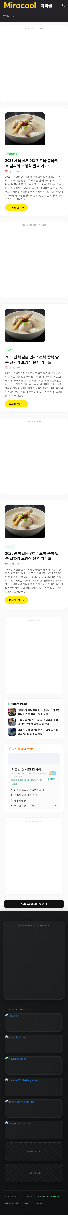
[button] (63, 5)
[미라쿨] (20, 5)
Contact (38, 1203)
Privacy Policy (12, 1203)
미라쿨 (46, 5)
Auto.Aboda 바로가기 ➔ (34, 903)
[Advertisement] (34, 65)
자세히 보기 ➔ (16, 207)
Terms (27, 1203)
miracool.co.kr (50, 1196)
